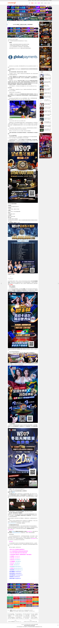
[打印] (26, 25)
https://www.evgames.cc (17, 566)
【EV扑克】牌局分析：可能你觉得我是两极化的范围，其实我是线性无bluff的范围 (47, 130)
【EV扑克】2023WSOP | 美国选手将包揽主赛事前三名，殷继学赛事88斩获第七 (47, 104)
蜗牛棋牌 (44, 0)
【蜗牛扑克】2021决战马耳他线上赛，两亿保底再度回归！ (47, 126)
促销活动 (10, 604)
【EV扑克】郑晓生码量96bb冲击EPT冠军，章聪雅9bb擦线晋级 (11, 618)
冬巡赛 (29, 604)
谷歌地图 (37, 624)
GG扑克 (13, 531)
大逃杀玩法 (35, 604)
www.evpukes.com (16, 564)
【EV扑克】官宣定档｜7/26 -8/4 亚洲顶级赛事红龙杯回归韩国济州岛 (47, 122)
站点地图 (32, 624)
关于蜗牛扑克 (38, 0)
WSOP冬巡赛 (35, 601)
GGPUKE (10, 601)
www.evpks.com (17, 556)
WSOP (29, 601)
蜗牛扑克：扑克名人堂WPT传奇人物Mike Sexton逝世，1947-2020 (47, 97)
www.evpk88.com (29, 531)
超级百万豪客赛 (16, 607)
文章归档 (32, 0)
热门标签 (35, 0)
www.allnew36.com (18, 571)
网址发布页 (29, 0)
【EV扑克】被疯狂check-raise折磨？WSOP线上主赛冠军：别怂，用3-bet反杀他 (18, 618)
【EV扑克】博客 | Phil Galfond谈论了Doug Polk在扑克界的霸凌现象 (47, 100)
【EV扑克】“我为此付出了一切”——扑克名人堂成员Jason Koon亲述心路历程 (26, 618)
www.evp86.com (10, 529)
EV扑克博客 (11, 284)
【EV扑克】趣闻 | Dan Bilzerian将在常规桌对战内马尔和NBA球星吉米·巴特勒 (47, 75)
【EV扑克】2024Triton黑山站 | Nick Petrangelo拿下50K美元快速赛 (47, 108)
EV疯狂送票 (35, 598)
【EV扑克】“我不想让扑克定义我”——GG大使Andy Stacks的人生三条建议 (47, 115)
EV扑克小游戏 (12, 566)
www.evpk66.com (13, 39)
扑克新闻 (11, 5)
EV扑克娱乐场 (16, 598)
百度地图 (34, 624)
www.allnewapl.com (17, 576)
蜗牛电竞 (42, 0)
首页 (8, 5)
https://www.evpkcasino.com (18, 568)
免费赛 (23, 604)
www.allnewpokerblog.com (16, 532)
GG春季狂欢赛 (23, 601)
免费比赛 (16, 604)
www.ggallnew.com (18, 578)
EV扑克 (10, 598)
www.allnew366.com (18, 573)
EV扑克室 (23, 598)
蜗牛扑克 (47, 0)
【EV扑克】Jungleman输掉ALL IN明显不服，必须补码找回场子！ (47, 79)
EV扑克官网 (49, 0)
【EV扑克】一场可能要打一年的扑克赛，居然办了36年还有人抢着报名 (34, 618)
